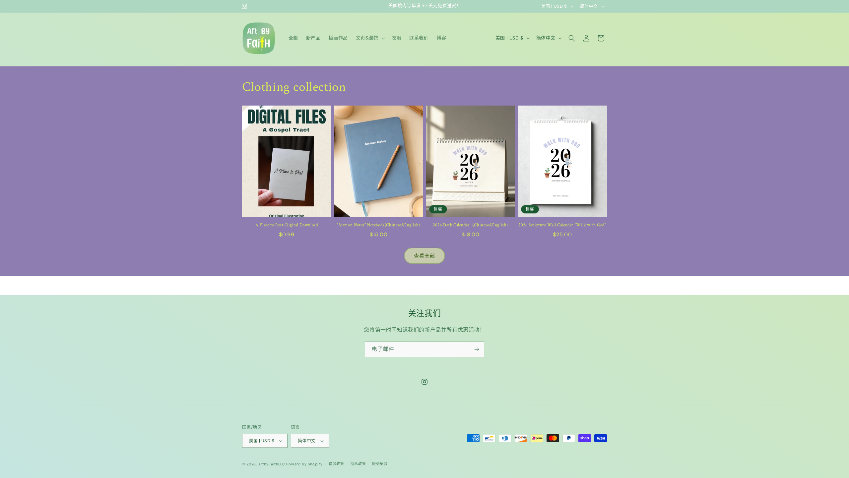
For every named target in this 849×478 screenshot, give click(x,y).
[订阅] (476, 349)
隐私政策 (358, 463)
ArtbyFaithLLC (271, 464)
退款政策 (336, 463)
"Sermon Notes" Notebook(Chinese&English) (378, 225)
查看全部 (424, 256)
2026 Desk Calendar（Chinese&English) (470, 225)
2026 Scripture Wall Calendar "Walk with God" (562, 225)
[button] (370, 38)
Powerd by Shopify (304, 464)
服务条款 (380, 463)
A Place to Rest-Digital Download (286, 225)
